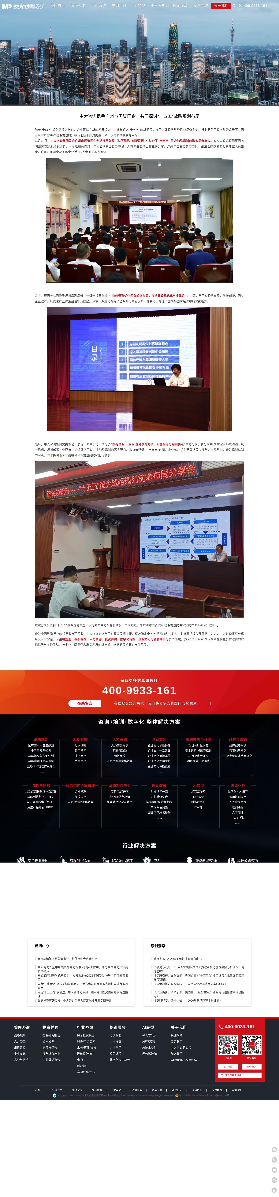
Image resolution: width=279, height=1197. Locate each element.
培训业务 (119, 6)
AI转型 (139, 6)
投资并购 (200, 6)
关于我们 (221, 6)
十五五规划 (160, 6)
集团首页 (57, 6)
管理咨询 (78, 6)
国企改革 (180, 6)
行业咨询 (98, 6)
